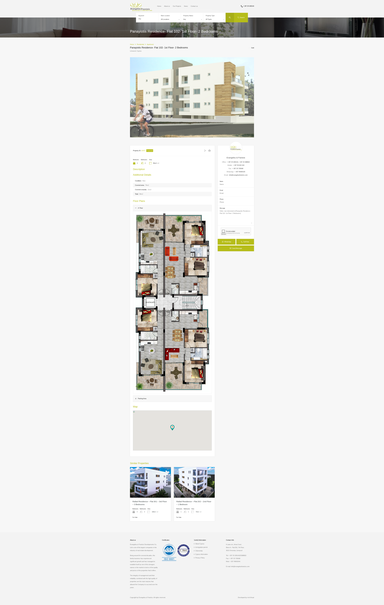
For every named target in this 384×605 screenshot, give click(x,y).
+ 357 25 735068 (237, 168)
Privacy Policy (200, 557)
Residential (140, 44)
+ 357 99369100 (240, 172)
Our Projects (177, 6)
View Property (150, 491)
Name (221, 181)
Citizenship (198, 550)
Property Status (188, 15)
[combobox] (169, 19)
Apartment (150, 44)
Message (222, 208)
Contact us (194, 6)
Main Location (165, 15)
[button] (174, 430)
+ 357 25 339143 (248, 6)
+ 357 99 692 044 (238, 165)
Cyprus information (201, 554)
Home (159, 6)
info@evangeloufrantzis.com (238, 175)
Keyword (141, 15)
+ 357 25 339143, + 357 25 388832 (238, 162)
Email (221, 190)
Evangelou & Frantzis (236, 158)
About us (167, 6)
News (186, 6)
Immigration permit (201, 547)
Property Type (210, 15)
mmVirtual (250, 597)
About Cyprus (199, 543)
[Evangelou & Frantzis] (141, 10)
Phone (221, 199)
